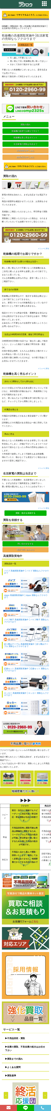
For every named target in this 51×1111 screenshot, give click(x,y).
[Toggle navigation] (44, 3)
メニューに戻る (43, 248)
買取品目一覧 (27, 45)
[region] (25, 1095)
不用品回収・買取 (16, 1038)
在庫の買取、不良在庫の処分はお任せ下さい (25, 1048)
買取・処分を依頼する (25, 513)
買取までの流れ (15, 1058)
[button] (25, 1095)
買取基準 (11, 1075)
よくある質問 (14, 1067)
